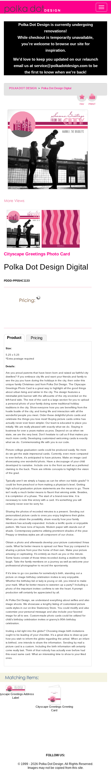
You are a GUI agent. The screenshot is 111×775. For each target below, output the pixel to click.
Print (92, 99)
